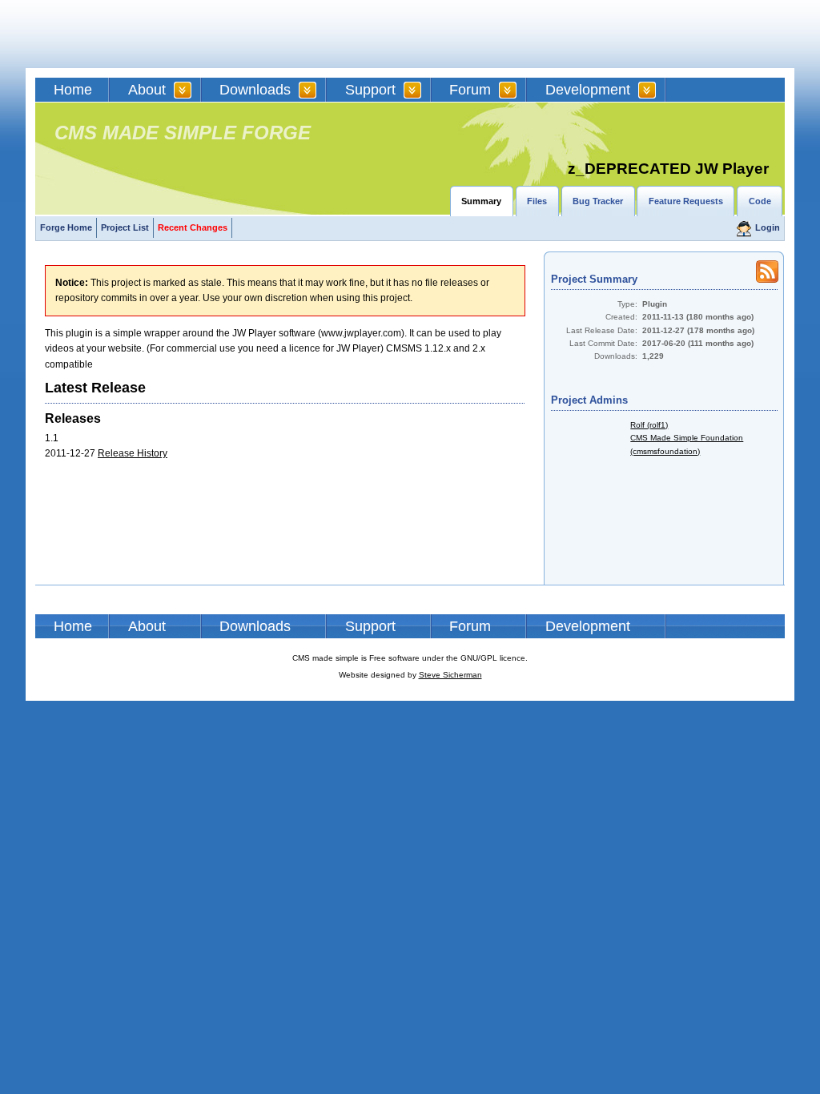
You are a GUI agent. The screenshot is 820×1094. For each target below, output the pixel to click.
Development (587, 90)
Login (767, 227)
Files (537, 201)
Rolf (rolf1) (649, 424)
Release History (132, 453)
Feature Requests (686, 201)
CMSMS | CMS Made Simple (150, 34)
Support (370, 90)
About (147, 90)
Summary (481, 201)
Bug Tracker (598, 201)
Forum (470, 90)
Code (760, 201)
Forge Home (66, 227)
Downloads (255, 90)
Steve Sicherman (450, 674)
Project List (125, 227)
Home (73, 90)
